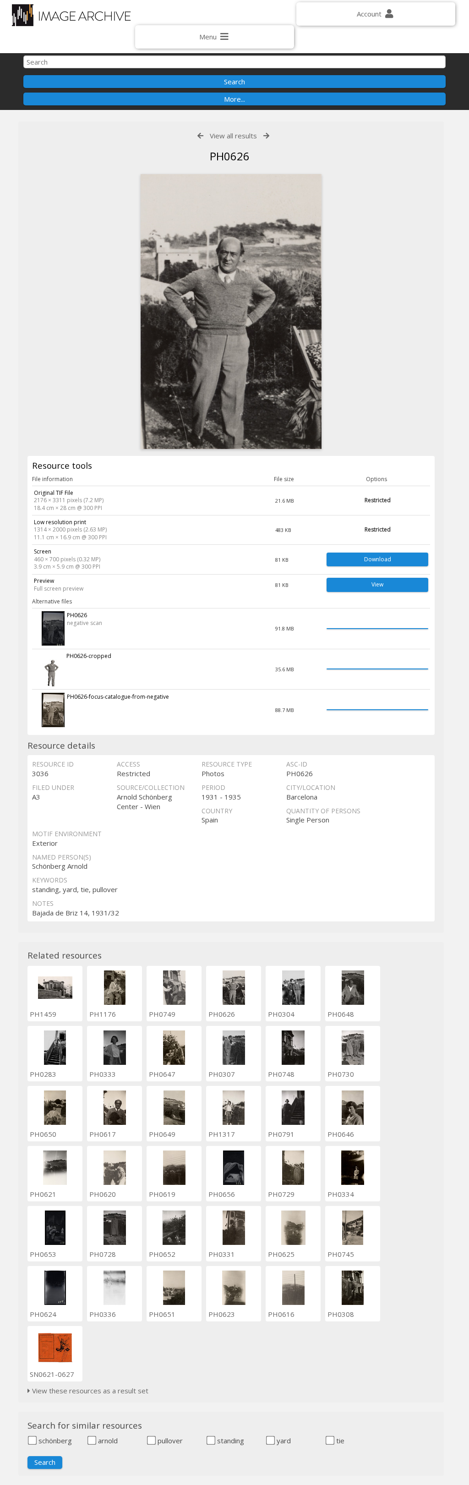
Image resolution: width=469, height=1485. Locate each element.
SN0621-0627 (52, 1374)
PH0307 (221, 1074)
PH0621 (43, 1194)
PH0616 (281, 1314)
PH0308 (340, 1314)
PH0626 (221, 1014)
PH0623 (221, 1314)
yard (283, 1440)
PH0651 (162, 1314)
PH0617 (102, 1134)
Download (377, 559)
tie (339, 1440)
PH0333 (102, 1074)
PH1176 (102, 1014)
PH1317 (221, 1134)
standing (229, 1440)
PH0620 (102, 1194)
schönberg (54, 1440)
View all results (233, 135)
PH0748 (281, 1074)
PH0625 (281, 1254)
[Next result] (266, 135)
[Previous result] (200, 135)
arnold (107, 1440)
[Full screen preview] (231, 311)
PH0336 (102, 1314)
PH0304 (281, 1014)
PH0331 (221, 1254)
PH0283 (43, 1074)
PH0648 (340, 1014)
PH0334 (340, 1194)
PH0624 (43, 1314)
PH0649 (162, 1134)
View (377, 584)
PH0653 (43, 1254)
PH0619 (162, 1194)
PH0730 (340, 1074)
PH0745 (340, 1254)
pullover (169, 1440)
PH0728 (102, 1254)
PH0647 (162, 1074)
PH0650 (43, 1134)
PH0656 (221, 1194)
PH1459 (43, 1014)
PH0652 (162, 1254)
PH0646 (340, 1134)
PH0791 (281, 1134)
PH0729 (281, 1194)
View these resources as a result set (89, 1390)
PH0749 (162, 1014)
